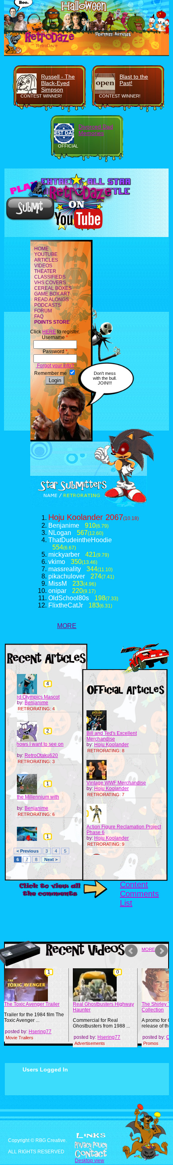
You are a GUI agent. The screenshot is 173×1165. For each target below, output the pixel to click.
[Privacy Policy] (86, 1146)
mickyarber (64, 554)
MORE (66, 625)
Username (55, 337)
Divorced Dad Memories (95, 129)
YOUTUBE (46, 254)
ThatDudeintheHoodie (80, 540)
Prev (132, 950)
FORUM (43, 311)
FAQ (38, 316)
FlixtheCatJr (65, 605)
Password (55, 351)
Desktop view (89, 1160)
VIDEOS (43, 265)
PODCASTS (47, 305)
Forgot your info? (55, 365)
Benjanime (63, 525)
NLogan (59, 532)
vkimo (56, 561)
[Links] (91, 1136)
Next (162, 950)
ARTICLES (46, 260)
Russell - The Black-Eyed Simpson (58, 83)
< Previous (27, 851)
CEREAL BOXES (53, 288)
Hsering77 (40, 1031)
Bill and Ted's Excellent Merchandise (111, 736)
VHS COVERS (50, 282)
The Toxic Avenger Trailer (32, 1004)
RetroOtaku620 (41, 755)
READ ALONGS (51, 299)
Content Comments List (139, 893)
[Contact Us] (86, 1154)
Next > (51, 859)
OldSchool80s (68, 598)
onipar (57, 590)
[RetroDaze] (41, 41)
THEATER (45, 271)
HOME (41, 249)
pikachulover (66, 576)
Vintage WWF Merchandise (116, 783)
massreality (64, 569)
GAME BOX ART (52, 294)
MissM (57, 583)
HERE (49, 332)
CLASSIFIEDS (50, 277)
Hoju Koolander (75, 517)
